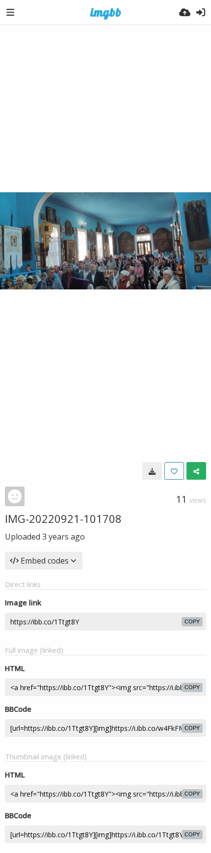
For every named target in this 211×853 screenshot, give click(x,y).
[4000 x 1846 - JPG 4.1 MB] (152, 471)
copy (192, 621)
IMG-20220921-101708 (63, 518)
